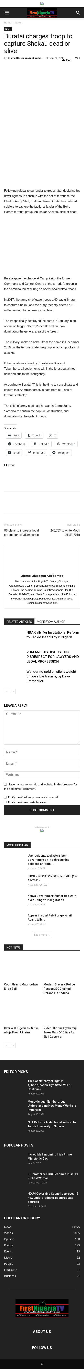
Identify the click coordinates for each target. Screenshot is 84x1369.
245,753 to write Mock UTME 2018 (65, 533)
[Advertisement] (42, 158)
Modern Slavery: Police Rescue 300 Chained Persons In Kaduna (59, 989)
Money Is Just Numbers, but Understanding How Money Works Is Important (52, 1105)
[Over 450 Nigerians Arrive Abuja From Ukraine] (22, 1012)
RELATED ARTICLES (19, 621)
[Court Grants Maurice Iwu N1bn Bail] (22, 968)
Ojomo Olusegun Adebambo (24, 57)
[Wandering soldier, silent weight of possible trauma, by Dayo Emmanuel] (14, 676)
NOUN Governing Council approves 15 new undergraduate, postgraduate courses (53, 1197)
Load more (40, 934)
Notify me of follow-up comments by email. (33, 797)
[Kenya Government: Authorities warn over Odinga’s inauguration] (14, 901)
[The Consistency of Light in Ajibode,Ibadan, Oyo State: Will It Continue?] (14, 1086)
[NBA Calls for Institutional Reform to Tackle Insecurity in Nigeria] (14, 637)
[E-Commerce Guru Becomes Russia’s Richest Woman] (14, 1179)
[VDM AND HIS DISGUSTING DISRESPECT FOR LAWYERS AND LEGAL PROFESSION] (14, 657)
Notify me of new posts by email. (27, 802)
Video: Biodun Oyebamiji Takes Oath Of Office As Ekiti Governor (60, 1032)
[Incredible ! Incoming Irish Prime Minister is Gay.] (14, 1159)
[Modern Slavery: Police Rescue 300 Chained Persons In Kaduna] (62, 968)
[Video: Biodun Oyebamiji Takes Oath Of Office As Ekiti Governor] (62, 1012)
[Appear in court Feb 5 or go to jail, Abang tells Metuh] (14, 920)
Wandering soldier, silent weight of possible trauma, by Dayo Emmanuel (51, 676)
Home (7, 22)
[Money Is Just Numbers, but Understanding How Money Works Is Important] (14, 1107)
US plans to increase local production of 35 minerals (21, 533)
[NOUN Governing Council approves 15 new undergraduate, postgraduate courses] (14, 1199)
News (18, 22)
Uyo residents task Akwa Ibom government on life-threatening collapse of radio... (49, 859)
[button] (78, 12)
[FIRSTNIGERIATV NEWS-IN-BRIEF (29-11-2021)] (14, 881)
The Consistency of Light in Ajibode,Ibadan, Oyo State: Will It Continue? (49, 1085)
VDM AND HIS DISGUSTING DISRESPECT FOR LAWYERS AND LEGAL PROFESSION (53, 656)
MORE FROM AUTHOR (51, 621)
